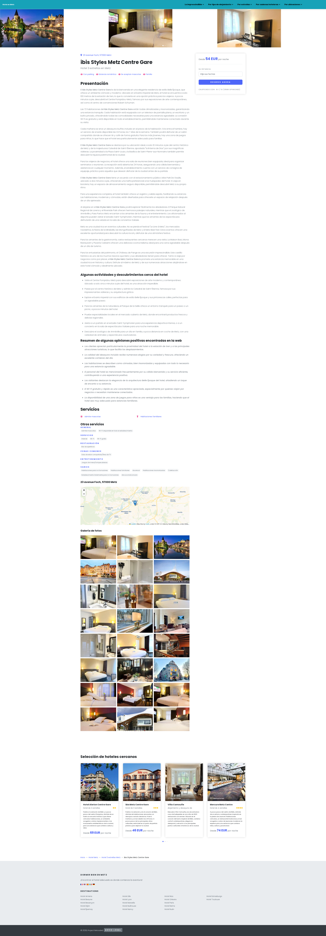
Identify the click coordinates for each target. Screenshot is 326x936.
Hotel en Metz (8, 4)
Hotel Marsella (129, 902)
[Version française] (81, 885)
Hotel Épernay (86, 909)
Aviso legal (113, 930)
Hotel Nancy (128, 909)
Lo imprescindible (193, 4)
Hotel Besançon (87, 902)
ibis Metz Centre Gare (137, 804)
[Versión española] (88, 885)
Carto (147, 524)
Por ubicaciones (292, 4)
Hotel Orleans (170, 899)
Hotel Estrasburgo (214, 896)
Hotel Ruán (169, 909)
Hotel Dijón (85, 906)
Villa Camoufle (176, 804)
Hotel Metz (93, 857)
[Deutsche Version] (94, 885)
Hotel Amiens (86, 896)
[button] (163, 45)
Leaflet (133, 524)
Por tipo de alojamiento (219, 4)
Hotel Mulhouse (129, 906)
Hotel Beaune (86, 899)
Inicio (82, 857)
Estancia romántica (107, 74)
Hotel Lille (127, 896)
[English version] (85, 885)
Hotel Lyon (127, 899)
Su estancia (205, 69)
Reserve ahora (220, 82)
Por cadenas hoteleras (267, 4)
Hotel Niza (169, 896)
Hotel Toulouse (213, 899)
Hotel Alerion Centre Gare (97, 804)
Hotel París (169, 902)
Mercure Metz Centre (221, 804)
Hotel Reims (170, 906)
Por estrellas (243, 4)
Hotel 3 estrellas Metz (111, 857)
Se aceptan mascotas (131, 74)
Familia (149, 74)
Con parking (88, 74)
